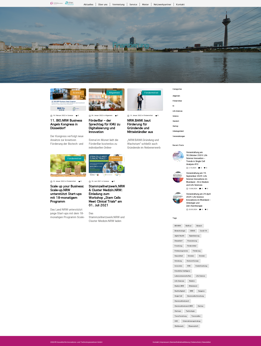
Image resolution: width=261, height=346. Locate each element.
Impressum (164, 342)
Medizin (192, 281)
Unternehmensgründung (191, 321)
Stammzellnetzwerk (182, 301)
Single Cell (178, 296)
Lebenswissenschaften (183, 276)
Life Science (200, 276)
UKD (176, 321)
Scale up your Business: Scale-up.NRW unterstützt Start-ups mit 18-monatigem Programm (67, 194)
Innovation (178, 266)
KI (173, 106)
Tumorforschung (181, 316)
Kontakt (156, 342)
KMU (189, 266)
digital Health (179, 236)
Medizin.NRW (179, 286)
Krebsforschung (201, 266)
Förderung (196, 251)
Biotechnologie (180, 231)
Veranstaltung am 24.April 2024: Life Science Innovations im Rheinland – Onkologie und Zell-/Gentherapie (198, 200)
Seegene (201, 291)
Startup (175, 126)
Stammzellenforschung (195, 296)
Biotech (199, 226)
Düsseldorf (178, 241)
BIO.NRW (178, 226)
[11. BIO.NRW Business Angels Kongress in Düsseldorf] (68, 99)
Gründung (178, 261)
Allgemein (176, 96)
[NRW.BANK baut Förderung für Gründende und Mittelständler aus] (145, 99)
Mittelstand (193, 286)
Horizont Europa (193, 261)
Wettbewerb (179, 326)
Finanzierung (192, 241)
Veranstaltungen (179, 136)
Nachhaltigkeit (180, 291)
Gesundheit (179, 256)
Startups (178, 311)
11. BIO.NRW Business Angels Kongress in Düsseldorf (66, 124)
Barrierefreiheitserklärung (180, 342)
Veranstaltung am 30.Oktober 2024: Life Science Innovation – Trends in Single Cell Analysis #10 (196, 158)
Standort (176, 121)
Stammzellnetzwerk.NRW (184, 306)
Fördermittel (177, 101)
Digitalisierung (194, 236)
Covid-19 (203, 231)
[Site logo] (62, 3)
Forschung (178, 246)
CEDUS (192, 231)
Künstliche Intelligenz (182, 271)
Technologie (190, 311)
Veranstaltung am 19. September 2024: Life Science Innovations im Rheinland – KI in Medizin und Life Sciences (197, 179)
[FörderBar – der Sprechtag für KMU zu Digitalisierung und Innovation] (107, 99)
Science (175, 116)
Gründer (202, 256)
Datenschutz (196, 342)
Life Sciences (177, 111)
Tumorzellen (196, 316)
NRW (191, 291)
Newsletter (206, 342)
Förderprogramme (181, 251)
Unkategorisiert (178, 131)
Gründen (191, 256)
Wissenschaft (193, 326)
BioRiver (189, 226)
